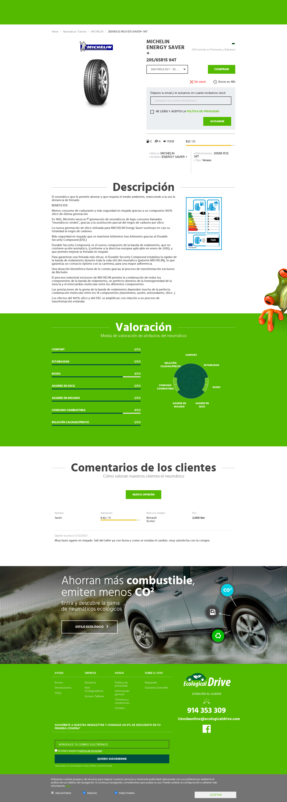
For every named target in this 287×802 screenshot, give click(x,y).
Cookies (120, 707)
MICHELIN (97, 31)
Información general (122, 692)
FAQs (58, 692)
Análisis (92, 793)
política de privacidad (203, 111)
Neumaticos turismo (74, 31)
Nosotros (90, 682)
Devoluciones (63, 687)
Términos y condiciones (122, 701)
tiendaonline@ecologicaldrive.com (209, 719)
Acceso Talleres (94, 696)
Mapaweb (151, 682)
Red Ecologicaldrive (94, 689)
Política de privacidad (121, 684)
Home (55, 31)
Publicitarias (127, 793)
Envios (59, 682)
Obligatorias (63, 793)
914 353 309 (206, 710)
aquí (68, 786)
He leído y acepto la (187, 111)
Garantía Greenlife (156, 687)
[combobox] (167, 69)
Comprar (221, 69)
